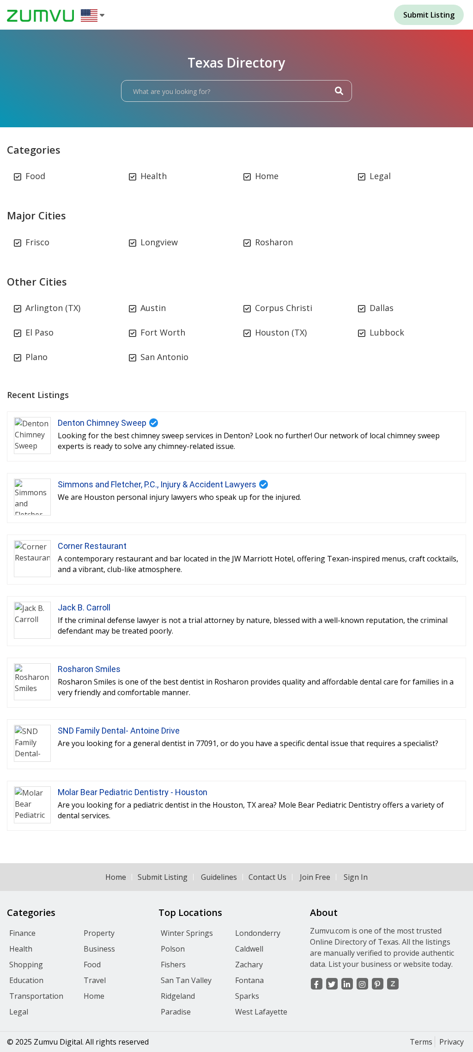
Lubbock (387, 332)
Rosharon (274, 242)
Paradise (176, 1012)
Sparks (247, 996)
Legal (380, 175)
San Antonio (164, 356)
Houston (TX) (281, 332)
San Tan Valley (186, 980)
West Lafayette (261, 1012)
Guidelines (219, 877)
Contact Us (267, 877)
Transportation (36, 996)
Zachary (249, 964)
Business (99, 949)
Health (153, 175)
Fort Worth (162, 332)
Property (99, 933)
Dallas (382, 307)
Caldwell (249, 949)
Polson (173, 949)
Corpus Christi (283, 307)
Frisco (37, 242)
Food (35, 175)
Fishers (173, 964)
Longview (159, 242)
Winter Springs (187, 933)
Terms (421, 1042)
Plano (36, 356)
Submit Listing (163, 877)
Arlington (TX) (52, 307)
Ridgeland (178, 996)
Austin (153, 307)
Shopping (26, 964)
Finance (22, 933)
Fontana (249, 980)
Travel (95, 980)
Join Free (315, 877)
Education (26, 980)
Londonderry (257, 933)
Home (267, 175)
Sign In (356, 877)
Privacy (451, 1042)
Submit (429, 15)
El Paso (39, 332)
